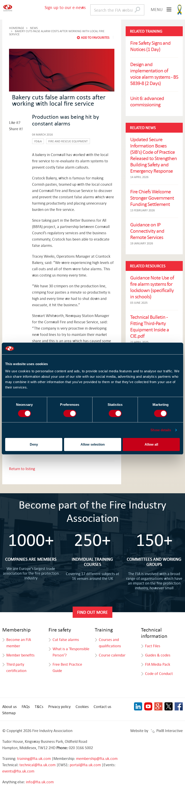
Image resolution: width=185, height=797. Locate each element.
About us (9, 706)
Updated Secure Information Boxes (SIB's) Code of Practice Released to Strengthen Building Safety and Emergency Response (153, 155)
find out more (92, 612)
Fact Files (152, 645)
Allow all (151, 444)
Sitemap (9, 712)
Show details (160, 430)
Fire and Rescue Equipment (68, 141)
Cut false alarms (66, 639)
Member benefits (20, 655)
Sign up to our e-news (65, 7)
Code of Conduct (159, 673)
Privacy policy (59, 706)
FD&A (38, 141)
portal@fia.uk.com (85, 764)
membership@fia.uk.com (97, 758)
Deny (34, 444)
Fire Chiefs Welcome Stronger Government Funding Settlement (152, 197)
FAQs (26, 706)
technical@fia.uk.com (37, 764)
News (34, 28)
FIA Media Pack (157, 664)
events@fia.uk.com (18, 771)
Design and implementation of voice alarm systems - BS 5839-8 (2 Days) (154, 73)
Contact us (102, 706)
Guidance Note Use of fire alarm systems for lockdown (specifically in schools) (152, 286)
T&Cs (39, 706)
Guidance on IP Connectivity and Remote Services (147, 230)
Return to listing (22, 468)
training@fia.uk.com (34, 758)
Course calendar (112, 655)
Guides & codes (157, 655)
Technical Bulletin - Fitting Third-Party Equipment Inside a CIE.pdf (149, 326)
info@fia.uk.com (40, 781)
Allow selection (93, 444)
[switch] (69, 413)
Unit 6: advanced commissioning (147, 101)
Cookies (82, 706)
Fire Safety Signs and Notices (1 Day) (150, 46)
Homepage (16, 28)
